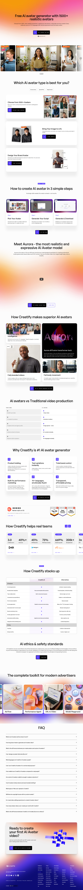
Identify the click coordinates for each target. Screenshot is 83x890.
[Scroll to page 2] (41, 74)
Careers (71, 878)
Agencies (55, 878)
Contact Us (72, 884)
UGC (55, 880)
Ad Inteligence (48, 884)
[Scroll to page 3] (42, 74)
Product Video (40, 880)
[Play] (41, 279)
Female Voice (48, 878)
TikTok (55, 882)
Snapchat (63, 876)
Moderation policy (29, 880)
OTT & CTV (64, 878)
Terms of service (19, 880)
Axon (63, 884)
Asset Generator (41, 878)
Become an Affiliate (73, 876)
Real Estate (56, 884)
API (38, 886)
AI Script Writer (41, 884)
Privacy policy (24, 880)
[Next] (81, 58)
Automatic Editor (49, 882)
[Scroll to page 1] (40, 74)
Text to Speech (40, 876)
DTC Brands (56, 876)
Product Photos (48, 880)
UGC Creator (48, 876)
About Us (71, 882)
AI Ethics (71, 880)
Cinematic (64, 882)
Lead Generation (65, 880)
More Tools (48, 886)
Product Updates (73, 886)
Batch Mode (40, 882)
